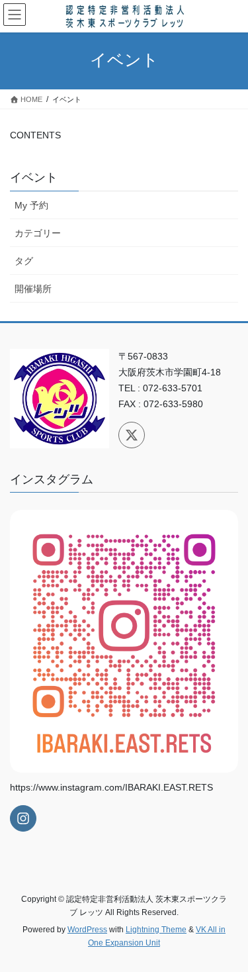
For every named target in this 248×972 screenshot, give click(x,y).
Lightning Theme (156, 929)
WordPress (87, 929)
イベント (34, 177)
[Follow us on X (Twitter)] (131, 435)
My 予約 (31, 205)
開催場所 (33, 288)
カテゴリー (38, 233)
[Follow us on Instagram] (23, 818)
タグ (24, 261)
